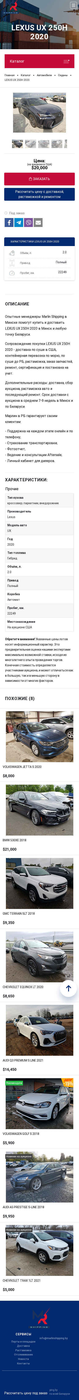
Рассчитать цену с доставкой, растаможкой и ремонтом (39, 194)
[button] (9, 222)
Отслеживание (23, 1354)
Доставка (23, 1345)
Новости (23, 1359)
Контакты (23, 1363)
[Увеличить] (39, 113)
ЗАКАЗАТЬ (41, 179)
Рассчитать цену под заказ (25, 1393)
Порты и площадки (23, 1341)
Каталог (17, 61)
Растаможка (23, 1350)
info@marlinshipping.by (54, 1338)
